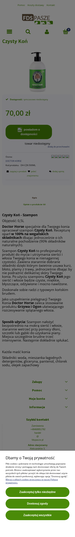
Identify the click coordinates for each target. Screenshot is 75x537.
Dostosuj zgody (37, 503)
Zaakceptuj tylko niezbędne (37, 491)
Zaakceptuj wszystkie (37, 515)
